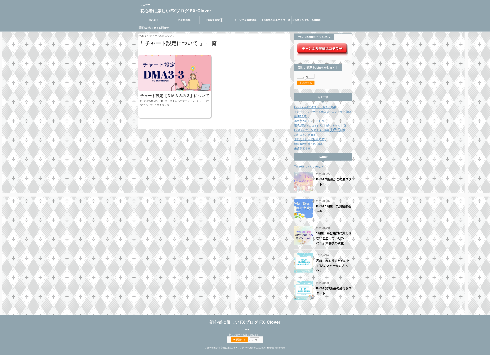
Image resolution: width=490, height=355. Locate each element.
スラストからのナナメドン (180, 101)
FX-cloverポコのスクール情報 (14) (315, 107)
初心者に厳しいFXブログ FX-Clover (175, 10)
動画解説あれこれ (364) (308, 143)
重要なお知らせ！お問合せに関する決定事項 (154, 28)
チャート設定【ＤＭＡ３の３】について (174, 95)
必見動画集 (184, 19)
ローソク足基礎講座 (245, 19)
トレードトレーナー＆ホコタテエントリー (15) (322, 111)
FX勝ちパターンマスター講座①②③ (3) (319, 130)
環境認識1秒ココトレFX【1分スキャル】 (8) (320, 125)
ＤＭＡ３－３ (161, 105)
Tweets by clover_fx (308, 166)
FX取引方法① (215, 19)
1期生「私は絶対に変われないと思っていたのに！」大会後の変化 (333, 238)
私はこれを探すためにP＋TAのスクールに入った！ (332, 266)
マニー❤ (245, 329)
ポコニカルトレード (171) (309, 120)
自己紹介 (154, 19)
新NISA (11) (301, 116)
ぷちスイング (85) (305, 134)
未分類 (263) (302, 148)
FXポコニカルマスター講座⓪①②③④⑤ (276, 21)
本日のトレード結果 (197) (310, 139)
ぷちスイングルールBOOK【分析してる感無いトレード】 (307, 21)
